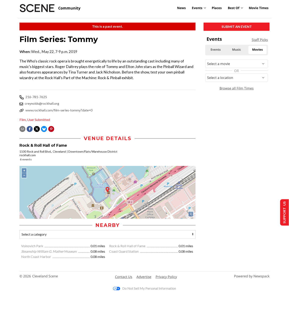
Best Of (233, 8)
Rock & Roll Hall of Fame (127, 246)
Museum (49, 251)
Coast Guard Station (124, 251)
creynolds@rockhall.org (42, 103)
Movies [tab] (257, 50)
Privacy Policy (166, 276)
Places (217, 8)
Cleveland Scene (45, 276)
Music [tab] (236, 50)
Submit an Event (237, 26)
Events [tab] (216, 50)
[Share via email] (22, 128)
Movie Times (258, 8)
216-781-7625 (36, 97)
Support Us (284, 212)
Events (197, 8)
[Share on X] (37, 128)
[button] (51, 128)
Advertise (143, 276)
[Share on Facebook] (30, 128)
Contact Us (123, 276)
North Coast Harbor (36, 257)
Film (22, 120)
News (181, 8)
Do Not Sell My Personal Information (149, 288)
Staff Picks (260, 39)
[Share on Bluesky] (44, 128)
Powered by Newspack (252, 276)
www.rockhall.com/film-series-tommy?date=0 (58, 110)
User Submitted (38, 120)
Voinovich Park (32, 246)
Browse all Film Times (236, 88)
